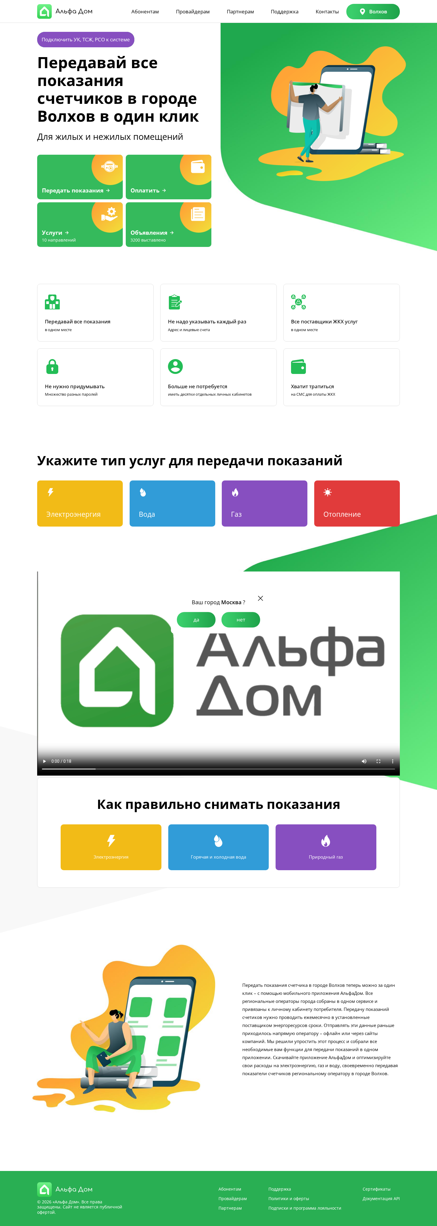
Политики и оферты (288, 1198)
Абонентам (145, 11)
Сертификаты (377, 1189)
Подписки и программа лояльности (304, 1208)
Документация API (381, 1198)
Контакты (327, 11)
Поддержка (284, 11)
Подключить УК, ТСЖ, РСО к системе (86, 39)
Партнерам (240, 11)
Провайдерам (193, 11)
